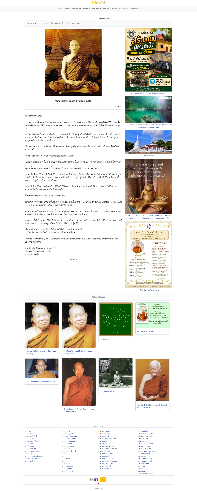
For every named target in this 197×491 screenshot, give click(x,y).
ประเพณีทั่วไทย (107, 468)
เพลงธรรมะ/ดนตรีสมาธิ (110, 448)
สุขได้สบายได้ (105, 339)
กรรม (66, 453)
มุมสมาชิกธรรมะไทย (33, 451)
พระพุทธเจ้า (143, 431)
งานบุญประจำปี (107, 466)
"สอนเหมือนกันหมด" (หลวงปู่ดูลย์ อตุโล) (41, 381)
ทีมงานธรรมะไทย (32, 433)
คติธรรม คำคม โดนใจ (71, 451)
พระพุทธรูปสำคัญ (145, 458)
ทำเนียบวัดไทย (144, 463)
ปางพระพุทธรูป (144, 456)
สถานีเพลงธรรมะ (108, 446)
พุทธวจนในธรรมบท (146, 443)
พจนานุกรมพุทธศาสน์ (109, 438)
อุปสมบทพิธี (143, 471)
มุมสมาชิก (133, 9)
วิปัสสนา (67, 463)
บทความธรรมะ (69, 446)
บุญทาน (67, 458)
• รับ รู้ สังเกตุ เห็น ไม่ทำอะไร (149, 290)
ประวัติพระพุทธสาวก (146, 436)
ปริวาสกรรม (68, 466)
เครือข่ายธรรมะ (31, 446)
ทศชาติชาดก (143, 438)
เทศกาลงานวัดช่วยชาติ (34, 456)
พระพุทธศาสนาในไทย (146, 461)
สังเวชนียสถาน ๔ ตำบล (147, 453)
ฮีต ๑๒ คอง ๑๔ (107, 463)
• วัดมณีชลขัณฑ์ (148, 156)
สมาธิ (66, 461)
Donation (30, 453)
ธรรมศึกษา (76, 9)
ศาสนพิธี (106, 9)
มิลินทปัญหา (106, 441)
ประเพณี (115, 9)
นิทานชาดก (143, 441)
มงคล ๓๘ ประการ (145, 446)
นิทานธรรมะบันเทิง (70, 441)
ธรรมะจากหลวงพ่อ (41, 23)
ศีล (65, 456)
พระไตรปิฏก (106, 433)
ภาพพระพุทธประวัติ (146, 433)
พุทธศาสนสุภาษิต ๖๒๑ (147, 451)
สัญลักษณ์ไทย (31, 448)
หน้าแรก (29, 23)
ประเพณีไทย (30, 461)
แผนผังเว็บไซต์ (31, 436)
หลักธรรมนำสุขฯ (107, 458)
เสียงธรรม (105, 443)
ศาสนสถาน (96, 9)
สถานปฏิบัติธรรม (70, 433)
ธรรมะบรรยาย (69, 443)
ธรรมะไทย (98, 488)
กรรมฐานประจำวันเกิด (109, 461)
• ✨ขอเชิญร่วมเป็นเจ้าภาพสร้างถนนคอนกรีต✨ (148, 93)
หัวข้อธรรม (105, 436)
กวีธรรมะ (67, 448)
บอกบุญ (124, 9)
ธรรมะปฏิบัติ (106, 451)
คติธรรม (86, 9)
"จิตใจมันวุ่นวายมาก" (107, 391)
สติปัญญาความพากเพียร (146, 331)
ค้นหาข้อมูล (30, 438)
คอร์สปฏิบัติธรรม (70, 471)
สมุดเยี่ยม (29, 443)
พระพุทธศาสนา (63, 9)
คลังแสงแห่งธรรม (108, 453)
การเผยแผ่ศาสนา (32, 458)
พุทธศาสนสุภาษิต (145, 448)
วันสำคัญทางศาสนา (146, 473)
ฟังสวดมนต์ (68, 468)
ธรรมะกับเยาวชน (70, 438)
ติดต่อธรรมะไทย (32, 441)
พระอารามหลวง (144, 466)
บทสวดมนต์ (106, 456)
